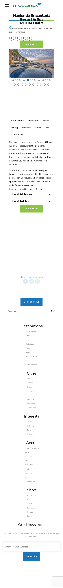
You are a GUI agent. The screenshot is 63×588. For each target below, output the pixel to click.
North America (31, 356)
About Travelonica (31, 448)
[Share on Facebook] (25, 281)
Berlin (29, 379)
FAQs (26, 461)
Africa (28, 336)
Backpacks (31, 508)
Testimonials (29, 473)
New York (30, 399)
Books (29, 516)
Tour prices (28, 456)
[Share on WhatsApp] (37, 281)
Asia (27, 340)
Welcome (30, 426)
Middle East (30, 352)
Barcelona (31, 391)
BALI (28, 395)
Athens (29, 387)
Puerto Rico (31, 408)
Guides (30, 512)
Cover (29, 422)
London (30, 383)
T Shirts (30, 504)
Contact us (28, 465)
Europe (28, 348)
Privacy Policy (29, 481)
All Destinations (32, 331)
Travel (29, 430)
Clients (27, 477)
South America (31, 365)
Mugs (29, 499)
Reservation (31, 434)
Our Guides (28, 452)
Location (27, 469)
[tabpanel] (31, 63)
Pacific (28, 360)
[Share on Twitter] (31, 281)
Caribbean (30, 344)
